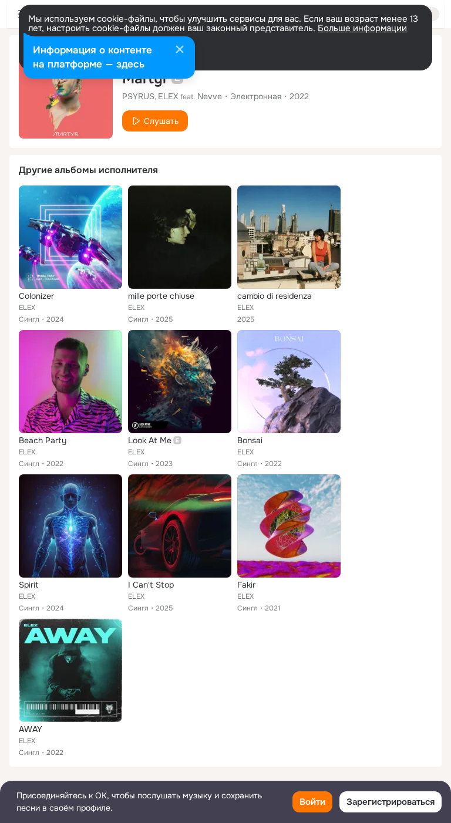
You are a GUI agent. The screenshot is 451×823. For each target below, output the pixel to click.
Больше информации (362, 28)
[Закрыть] (180, 50)
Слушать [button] (161, 121)
